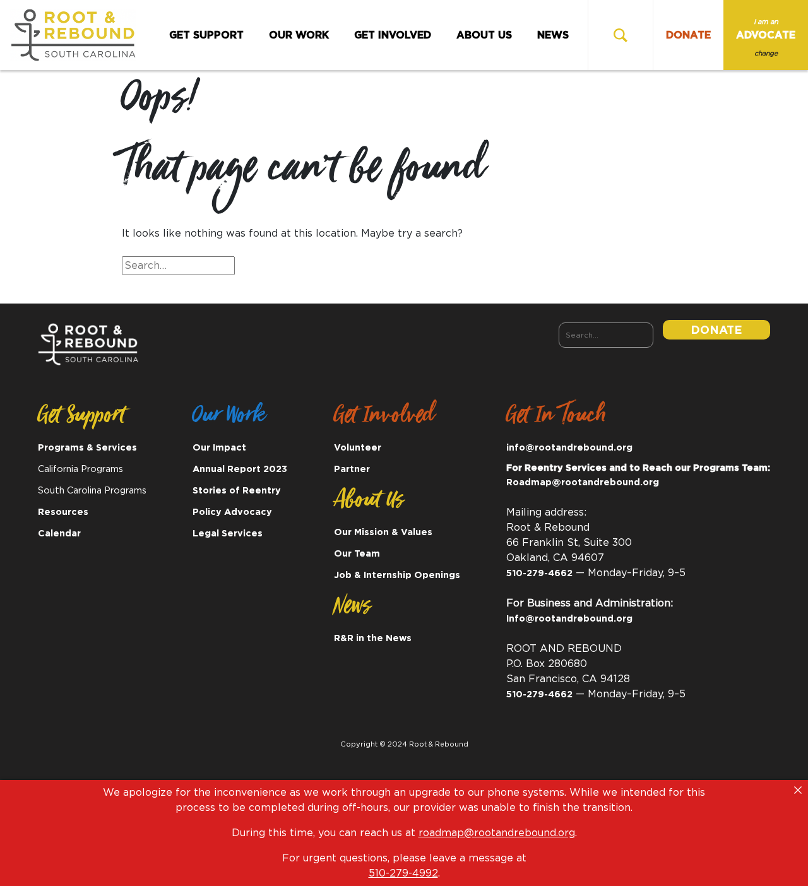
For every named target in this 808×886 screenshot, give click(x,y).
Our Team (357, 553)
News (553, 35)
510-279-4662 (539, 573)
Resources (63, 512)
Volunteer (357, 447)
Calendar (59, 533)
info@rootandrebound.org (569, 447)
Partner (352, 469)
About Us (484, 35)
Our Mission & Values (383, 532)
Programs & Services (87, 447)
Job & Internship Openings (397, 575)
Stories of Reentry (237, 490)
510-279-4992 (403, 873)
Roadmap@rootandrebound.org (582, 482)
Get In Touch (556, 419)
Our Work (299, 35)
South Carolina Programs (92, 490)
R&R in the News (373, 638)
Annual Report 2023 (240, 469)
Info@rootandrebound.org (569, 618)
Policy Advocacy (232, 512)
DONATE (688, 35)
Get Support (206, 35)
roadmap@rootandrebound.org (497, 833)
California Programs (80, 469)
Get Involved (392, 35)
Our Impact (219, 447)
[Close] (798, 790)
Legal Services (228, 533)
